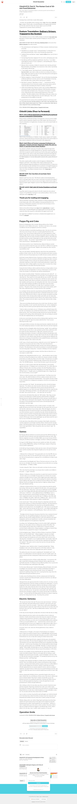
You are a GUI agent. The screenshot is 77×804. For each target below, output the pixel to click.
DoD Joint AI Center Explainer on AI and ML (38, 188)
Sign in (73, 1)
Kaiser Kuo (48, 169)
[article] (38, 759)
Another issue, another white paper (25, 759)
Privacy (37, 796)
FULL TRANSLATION (42, 43)
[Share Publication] (64, 2)
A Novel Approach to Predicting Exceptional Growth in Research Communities (38, 115)
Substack (33, 801)
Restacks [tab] (26, 741)
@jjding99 (26, 215)
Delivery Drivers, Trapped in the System (37, 32)
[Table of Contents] (1, 402)
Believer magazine (23, 44)
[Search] (62, 2)
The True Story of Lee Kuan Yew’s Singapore (35, 174)
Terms (40, 796)
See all (21, 780)
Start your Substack (35, 799)
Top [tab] (20, 754)
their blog (30, 194)
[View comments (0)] (24, 17)
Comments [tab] (22, 741)
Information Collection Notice (38, 786)
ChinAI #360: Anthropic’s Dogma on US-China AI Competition (31, 765)
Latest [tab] (23, 754)
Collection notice (45, 796)
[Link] (18, 32)
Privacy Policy (46, 786)
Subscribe (68, 1)
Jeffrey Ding (21, 13)
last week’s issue (53, 37)
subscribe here (46, 208)
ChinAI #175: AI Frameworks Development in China (31, 757)
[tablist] (23, 741)
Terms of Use (44, 785)
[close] (48, 768)
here (44, 22)
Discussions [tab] (27, 754)
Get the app (44, 799)
